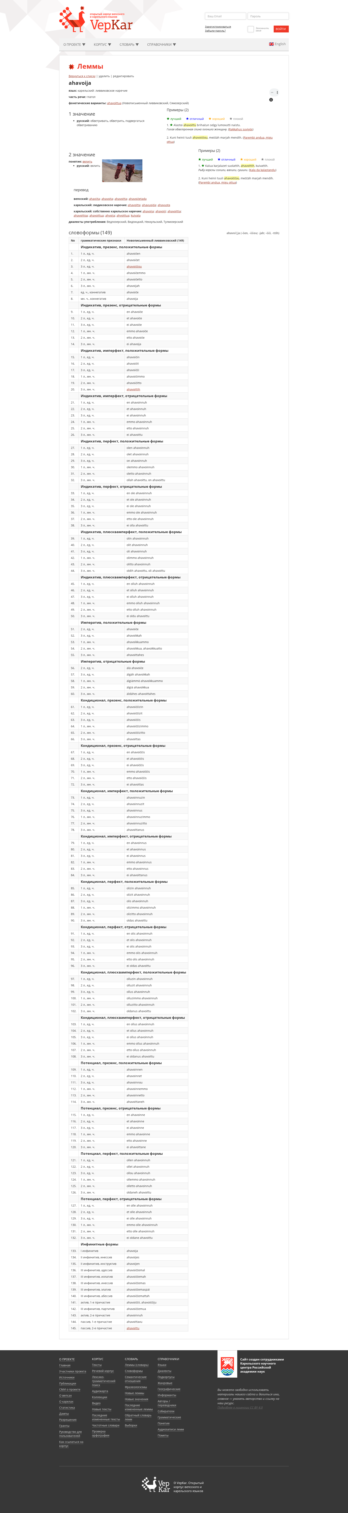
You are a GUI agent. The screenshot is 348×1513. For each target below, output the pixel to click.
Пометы (163, 1435)
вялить (87, 161)
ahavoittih (133, 389)
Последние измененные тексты (106, 1417)
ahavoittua (114, 103)
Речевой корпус (103, 1371)
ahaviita (94, 199)
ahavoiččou (134, 266)
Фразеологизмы (136, 1387)
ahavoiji (160, 211)
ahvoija (110, 215)
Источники (67, 1377)
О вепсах (65, 1395)
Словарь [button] (127, 44)
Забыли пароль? (215, 30)
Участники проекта (72, 1371)
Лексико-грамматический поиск (103, 1381)
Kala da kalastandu (263, 170)
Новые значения (136, 1399)
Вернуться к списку (82, 76)
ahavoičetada (138, 199)
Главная (64, 1365)
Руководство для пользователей (70, 1434)
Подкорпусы (166, 1377)
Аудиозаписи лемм (171, 1429)
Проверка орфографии (100, 1433)
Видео (96, 1403)
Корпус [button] (101, 44)
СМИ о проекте (69, 1389)
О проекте (67, 1359)
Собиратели (166, 1411)
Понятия (164, 1423)
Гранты (64, 1426)
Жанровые (165, 1383)
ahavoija (148, 211)
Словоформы (134, 1371)
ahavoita (107, 199)
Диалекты (164, 1371)
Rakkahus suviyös (241, 129)
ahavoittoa (81, 215)
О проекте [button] (72, 44)
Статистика (67, 1407)
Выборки (131, 1425)
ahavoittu (133, 1328)
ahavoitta (121, 199)
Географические (169, 1389)
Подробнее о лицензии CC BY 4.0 (240, 1407)
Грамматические (169, 1417)
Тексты (97, 1365)
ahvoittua (123, 215)
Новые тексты (101, 1409)
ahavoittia (174, 211)
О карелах (66, 1401)
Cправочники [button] (159, 44)
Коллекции (99, 1397)
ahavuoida (149, 205)
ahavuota (164, 205)
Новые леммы (134, 1393)
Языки (162, 1365)
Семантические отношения (136, 1379)
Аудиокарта (100, 1391)
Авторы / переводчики (167, 1403)
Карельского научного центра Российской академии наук (258, 1367)
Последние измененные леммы (139, 1407)
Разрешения (68, 1420)
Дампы (64, 1413)
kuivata (136, 215)
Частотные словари (105, 1425)
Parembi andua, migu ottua (217, 182)
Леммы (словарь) (136, 1365)
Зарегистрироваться (218, 26)
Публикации (67, 1383)
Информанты (167, 1395)
